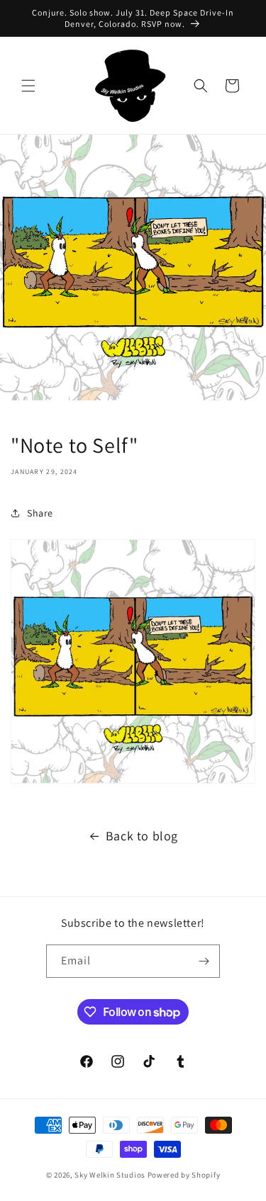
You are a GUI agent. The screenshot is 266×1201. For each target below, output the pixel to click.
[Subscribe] (203, 961)
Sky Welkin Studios (109, 1175)
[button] (28, 85)
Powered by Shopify (184, 1175)
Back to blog (142, 836)
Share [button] (40, 513)
